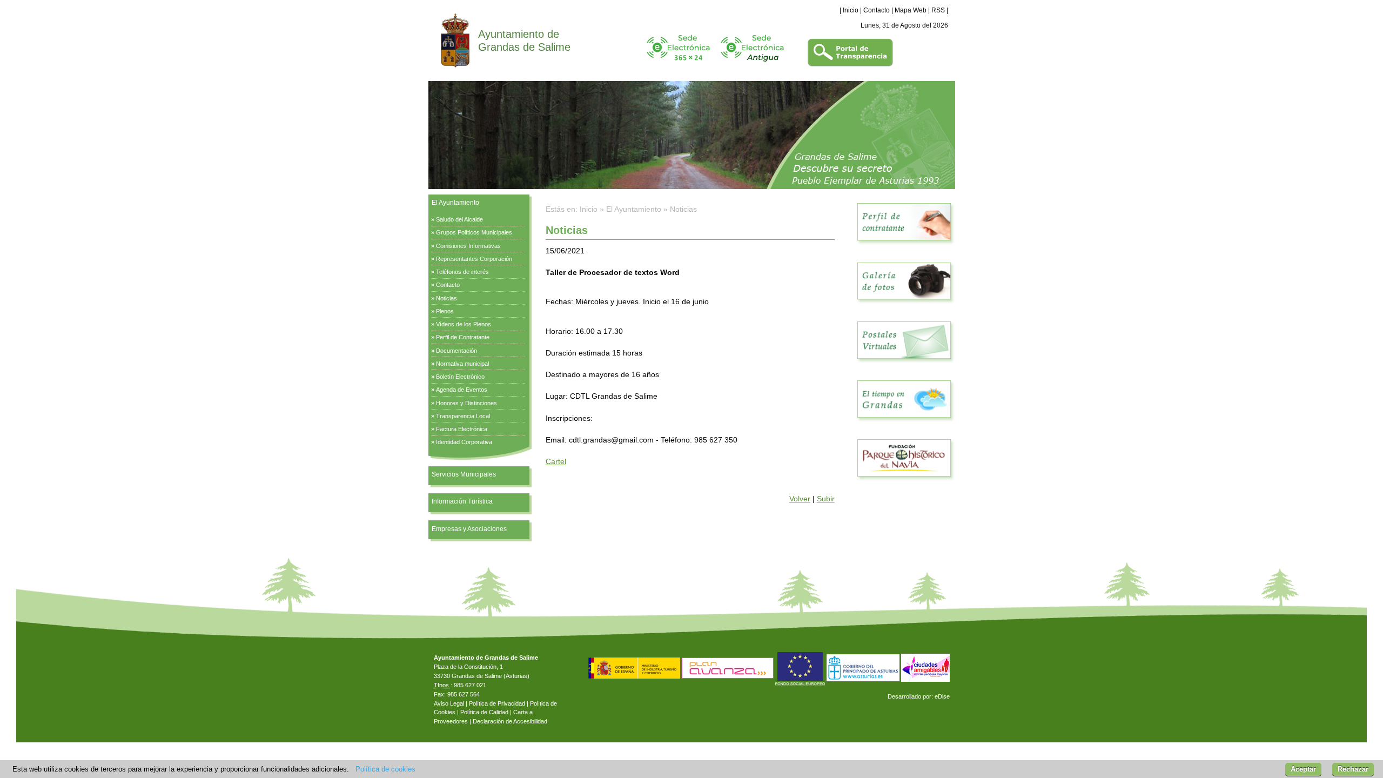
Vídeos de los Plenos (463, 324)
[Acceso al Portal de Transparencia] (850, 65)
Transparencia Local (463, 416)
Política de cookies (385, 769)
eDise (942, 696)
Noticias (446, 298)
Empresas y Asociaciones (469, 529)
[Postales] (904, 364)
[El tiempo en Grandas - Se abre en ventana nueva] (904, 423)
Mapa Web (911, 10)
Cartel (556, 461)
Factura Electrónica (461, 429)
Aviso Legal (449, 703)
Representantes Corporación (474, 259)
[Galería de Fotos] (904, 305)
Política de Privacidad (497, 703)
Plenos (445, 311)
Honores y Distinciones (466, 403)
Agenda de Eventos (461, 389)
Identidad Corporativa (464, 442)
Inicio (850, 10)
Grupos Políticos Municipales (474, 232)
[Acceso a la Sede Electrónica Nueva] (678, 65)
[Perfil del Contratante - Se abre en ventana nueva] (904, 246)
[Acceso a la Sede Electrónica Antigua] (752, 65)
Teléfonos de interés (462, 272)
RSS (938, 10)
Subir (826, 498)
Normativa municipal (462, 363)
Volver (799, 498)
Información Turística (462, 501)
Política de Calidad (484, 712)
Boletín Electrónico (460, 376)
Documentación (456, 350)
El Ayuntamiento (455, 202)
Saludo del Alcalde (459, 219)
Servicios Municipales (464, 474)
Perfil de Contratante (462, 337)
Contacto (876, 10)
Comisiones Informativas (468, 246)
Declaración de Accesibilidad (510, 721)
